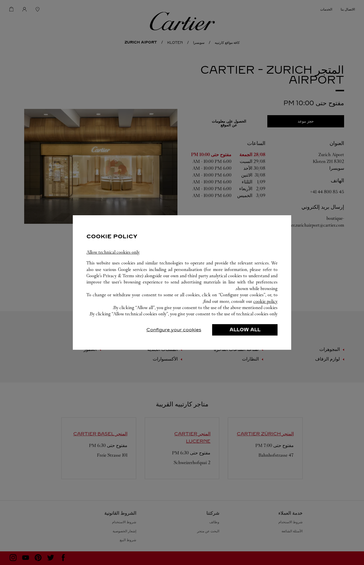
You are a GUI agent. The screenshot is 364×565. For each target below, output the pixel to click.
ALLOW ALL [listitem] (244, 329)
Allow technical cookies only (113, 252)
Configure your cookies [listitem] (173, 329)
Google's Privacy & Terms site (114, 275)
